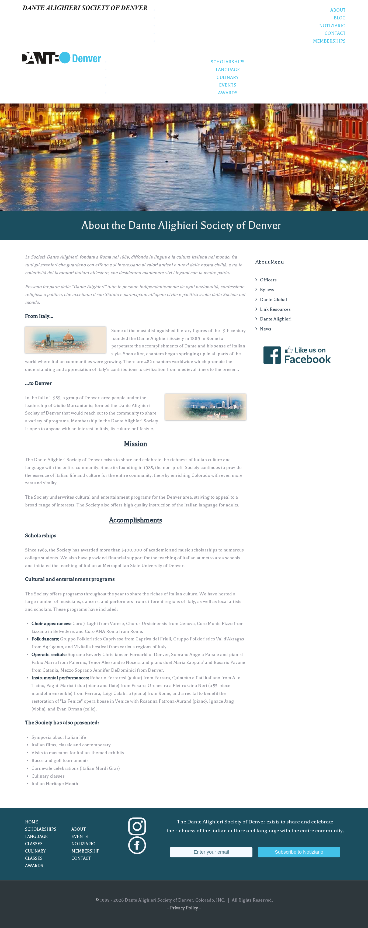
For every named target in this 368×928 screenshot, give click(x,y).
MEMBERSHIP (85, 851)
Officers (268, 279)
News (265, 329)
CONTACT (81, 858)
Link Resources (275, 309)
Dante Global (273, 299)
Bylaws (267, 289)
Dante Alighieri (275, 319)
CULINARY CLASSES (35, 855)
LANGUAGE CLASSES (36, 840)
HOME (31, 822)
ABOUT (78, 829)
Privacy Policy (184, 907)
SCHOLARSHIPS (40, 829)
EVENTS (79, 836)
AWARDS (34, 865)
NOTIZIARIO (83, 843)
